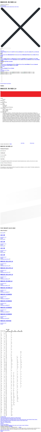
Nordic (8, 6)
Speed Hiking (14, 420)
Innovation (2, 6)
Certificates (26, 425)
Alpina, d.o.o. (2, 422)
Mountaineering (6, 420)
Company (2, 425)
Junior (17, 418)
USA (5, 70)
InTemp (12, 417)
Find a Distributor (9, 425)
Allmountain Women (12, 418)
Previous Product (3, 83)
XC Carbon (15, 417)
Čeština (8, 70)
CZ (3, 71)
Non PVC (8, 417)
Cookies (20, 425)
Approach (18, 420)
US (2, 71)
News (18, 6)
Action (18, 419)
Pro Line (19, 417)
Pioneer (5, 417)
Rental (20, 418)
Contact (23, 425)
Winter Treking (34, 419)
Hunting (6, 421)
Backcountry (24, 419)
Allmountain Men (6, 418)
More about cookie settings (5, 430)
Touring (20, 419)
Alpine (5, 6)
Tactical (9, 421)
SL (0, 71)
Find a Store (14, 425)
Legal (18, 425)
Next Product (8, 83)
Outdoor (10, 6)
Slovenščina (2, 70)
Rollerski (30, 419)
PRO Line (8, 419)
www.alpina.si (6, 424)
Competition (12, 419)
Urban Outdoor (22, 420)
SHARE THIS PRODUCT (5, 144)
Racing (15, 419)
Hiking (10, 420)
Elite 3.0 (4, 419)
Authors (20, 427)
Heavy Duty (14, 6)
